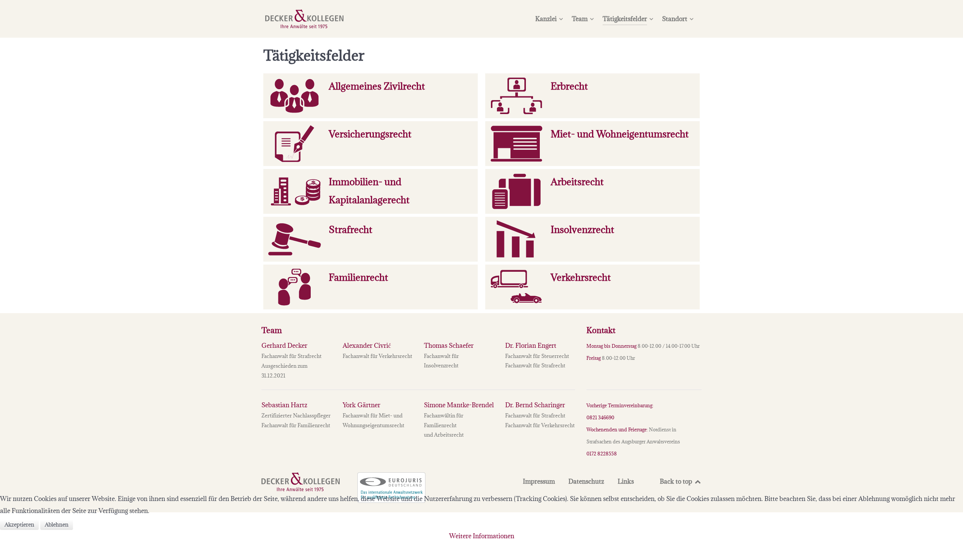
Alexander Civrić (367, 345)
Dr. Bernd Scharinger (535, 405)
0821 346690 (600, 417)
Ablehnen (56, 524)
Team (271, 330)
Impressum (539, 481)
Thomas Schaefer (449, 345)
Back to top (677, 481)
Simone (459, 405)
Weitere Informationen (481, 536)
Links (626, 481)
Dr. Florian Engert (530, 345)
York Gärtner (361, 405)
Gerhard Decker (284, 345)
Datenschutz (586, 481)
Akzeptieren (19, 524)
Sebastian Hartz (284, 405)
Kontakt (600, 330)
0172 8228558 (601, 454)
